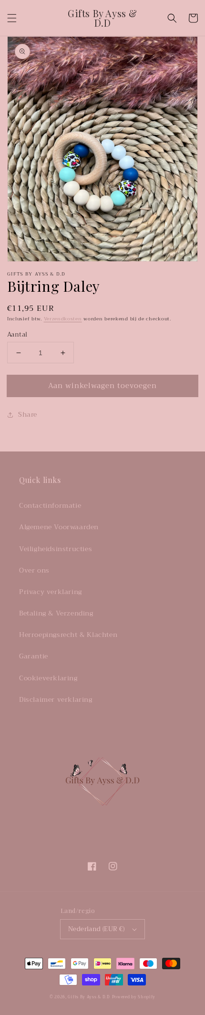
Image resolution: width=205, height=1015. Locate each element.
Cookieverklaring (48, 678)
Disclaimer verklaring (55, 699)
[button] (11, 18)
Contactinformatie (50, 505)
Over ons (34, 570)
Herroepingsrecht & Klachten (68, 634)
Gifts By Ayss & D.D (89, 997)
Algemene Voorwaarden (59, 527)
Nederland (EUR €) (96, 928)
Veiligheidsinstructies (55, 548)
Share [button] (27, 414)
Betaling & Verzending (56, 613)
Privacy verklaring (50, 591)
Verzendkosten (63, 319)
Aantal (17, 334)
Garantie (33, 656)
